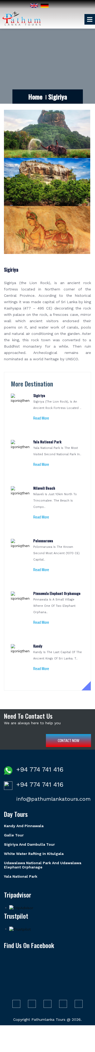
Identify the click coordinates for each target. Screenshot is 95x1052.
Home (35, 96)
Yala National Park (47, 441)
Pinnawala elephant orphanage (56, 593)
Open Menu (89, 19)
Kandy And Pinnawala (24, 826)
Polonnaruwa (43, 540)
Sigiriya (11, 269)
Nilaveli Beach (44, 488)
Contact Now (68, 740)
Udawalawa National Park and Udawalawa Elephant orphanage (42, 865)
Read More (41, 418)
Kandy (37, 646)
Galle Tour (14, 835)
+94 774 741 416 (39, 769)
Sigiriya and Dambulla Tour (29, 844)
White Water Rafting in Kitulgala (34, 853)
